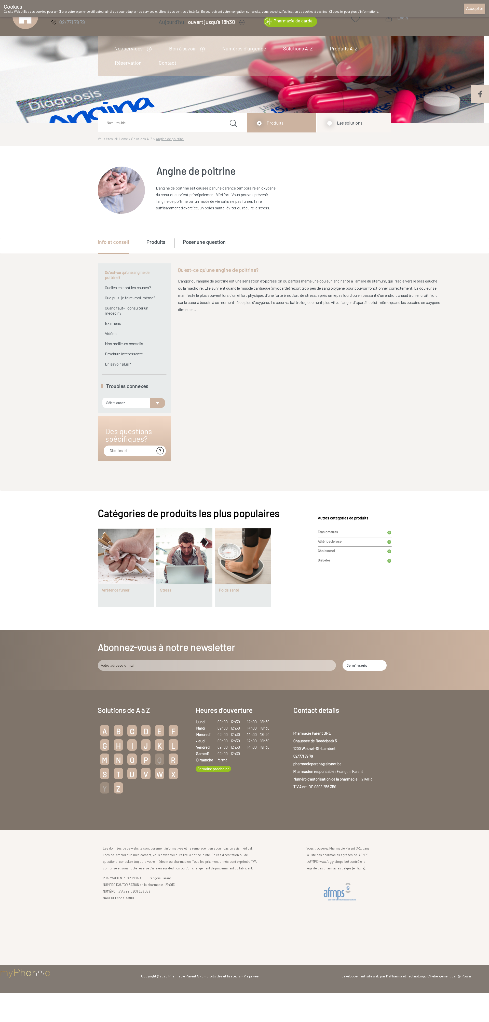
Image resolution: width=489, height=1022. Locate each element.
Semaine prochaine (213, 768)
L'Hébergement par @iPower (449, 976)
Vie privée (251, 976)
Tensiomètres (328, 532)
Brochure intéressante (124, 353)
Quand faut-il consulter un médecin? (126, 310)
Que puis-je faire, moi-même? (130, 297)
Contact (167, 63)
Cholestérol (326, 551)
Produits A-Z (344, 48)
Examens (113, 323)
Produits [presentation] (155, 242)
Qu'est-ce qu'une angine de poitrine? (127, 275)
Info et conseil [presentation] (113, 242)
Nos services (128, 48)
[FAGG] (340, 892)
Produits (275, 123)
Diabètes (324, 560)
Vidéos (111, 333)
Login (402, 17)
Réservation (128, 63)
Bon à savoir (182, 48)
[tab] (117, 246)
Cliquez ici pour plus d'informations (353, 12)
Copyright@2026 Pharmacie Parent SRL (172, 976)
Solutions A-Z (298, 48)
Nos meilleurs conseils (124, 343)
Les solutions (349, 123)
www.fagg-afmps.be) (334, 861)
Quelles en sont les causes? (128, 287)
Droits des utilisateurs (224, 976)
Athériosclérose (330, 541)
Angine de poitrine (170, 139)
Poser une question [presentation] (204, 242)
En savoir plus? (118, 363)
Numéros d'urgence (244, 48)
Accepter (474, 8)
